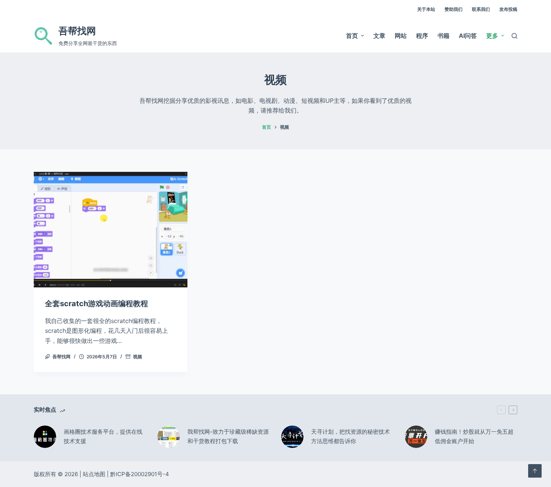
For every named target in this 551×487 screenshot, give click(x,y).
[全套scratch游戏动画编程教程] (110, 229)
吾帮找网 (77, 30)
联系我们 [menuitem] (481, 9)
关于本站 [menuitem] (426, 9)
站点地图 (94, 474)
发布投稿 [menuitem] (508, 9)
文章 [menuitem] (379, 35)
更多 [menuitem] (492, 35)
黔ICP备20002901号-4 (139, 474)
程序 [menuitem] (422, 35)
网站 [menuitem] (401, 35)
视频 (137, 356)
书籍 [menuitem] (443, 35)
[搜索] (514, 36)
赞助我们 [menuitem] (454, 9)
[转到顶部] (535, 471)
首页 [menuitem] (352, 35)
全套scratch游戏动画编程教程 (96, 303)
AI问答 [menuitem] (468, 35)
